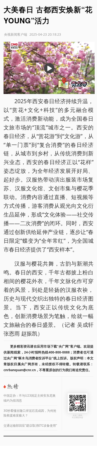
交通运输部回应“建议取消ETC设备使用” (30, 425)
